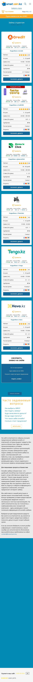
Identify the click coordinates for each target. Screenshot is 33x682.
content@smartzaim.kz (9, 534)
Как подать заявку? (12, 411)
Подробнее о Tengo (16, 265)
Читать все (16, 426)
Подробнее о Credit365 (16, 105)
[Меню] (30, 4)
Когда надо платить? (13, 416)
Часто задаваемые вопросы (16, 402)
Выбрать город (16, 8)
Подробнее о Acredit (16, 51)
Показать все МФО (15, 393)
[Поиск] (25, 4)
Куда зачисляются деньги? (15, 413)
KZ (30, 12)
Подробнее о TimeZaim (16, 213)
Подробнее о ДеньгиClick (16, 159)
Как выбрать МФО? (12, 408)
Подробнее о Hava (16, 320)
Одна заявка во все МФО (16, 16)
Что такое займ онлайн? (15, 418)
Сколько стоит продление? (16, 421)
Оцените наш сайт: (8, 673)
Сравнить (17, 43)
